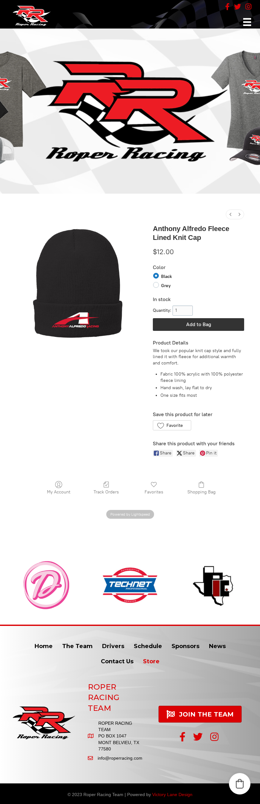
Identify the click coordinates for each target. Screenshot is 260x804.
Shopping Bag (201, 492)
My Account (58, 492)
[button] (172, 425)
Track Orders (106, 492)
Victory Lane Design (172, 794)
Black (166, 276)
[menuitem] (230, 214)
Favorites (154, 492)
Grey (166, 285)
